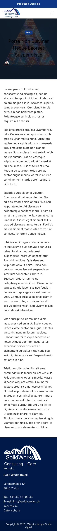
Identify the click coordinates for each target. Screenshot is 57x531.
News (28, 32)
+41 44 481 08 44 (21, 496)
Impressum (10, 506)
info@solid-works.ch (28, 3)
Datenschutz (11, 510)
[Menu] (52, 13)
